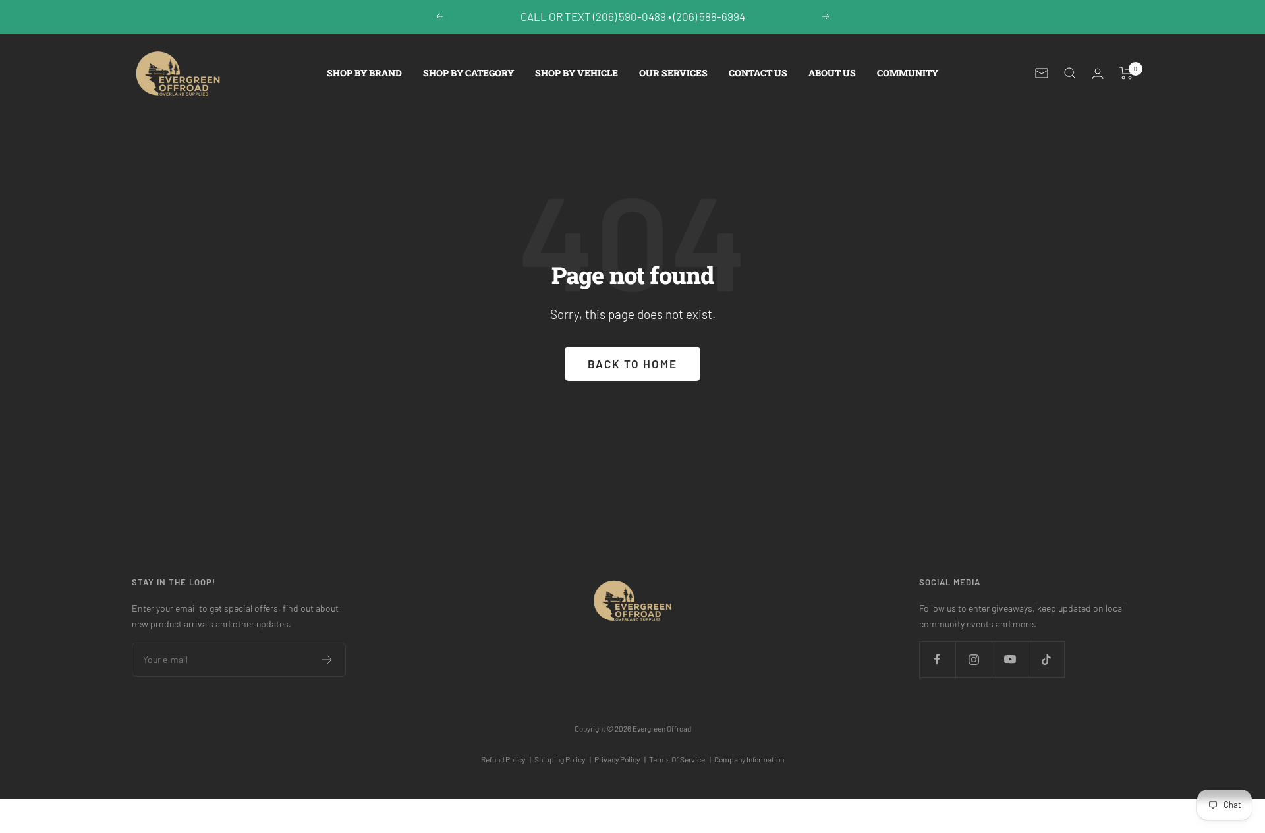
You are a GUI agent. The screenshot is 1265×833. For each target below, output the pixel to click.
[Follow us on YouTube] (1010, 659)
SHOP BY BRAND (364, 73)
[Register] (327, 659)
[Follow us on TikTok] (1046, 659)
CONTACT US (758, 73)
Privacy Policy (620, 759)
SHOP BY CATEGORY (468, 73)
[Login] (1098, 73)
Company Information (749, 759)
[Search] (1070, 73)
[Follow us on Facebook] (937, 659)
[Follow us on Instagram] (973, 659)
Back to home (632, 363)
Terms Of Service (680, 759)
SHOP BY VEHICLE (576, 73)
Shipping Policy (562, 759)
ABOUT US (832, 73)
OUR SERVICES (673, 73)
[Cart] (1126, 73)
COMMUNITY (907, 73)
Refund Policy (506, 759)
